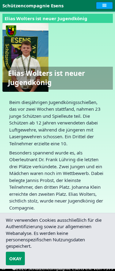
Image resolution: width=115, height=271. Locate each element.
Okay (15, 258)
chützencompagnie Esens (34, 5)
